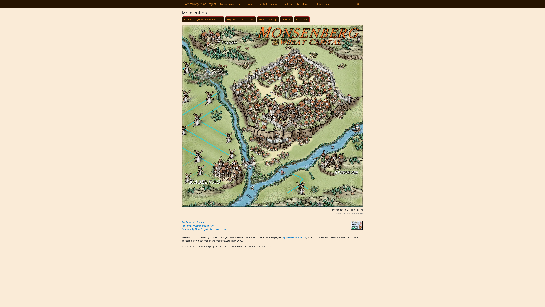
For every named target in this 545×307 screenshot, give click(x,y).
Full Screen (302, 19)
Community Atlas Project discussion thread (205, 229)
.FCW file (286, 19)
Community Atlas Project (199, 4)
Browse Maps (226, 4)
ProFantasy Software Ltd (195, 222)
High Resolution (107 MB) (240, 19)
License (250, 4)
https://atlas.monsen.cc (293, 237)
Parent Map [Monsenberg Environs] (203, 19)
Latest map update (322, 4)
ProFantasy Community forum (198, 225)
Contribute (262, 4)
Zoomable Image (268, 19)
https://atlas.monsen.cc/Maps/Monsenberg (349, 213)
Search (240, 4)
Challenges (288, 4)
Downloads (302, 4)
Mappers (275, 4)
